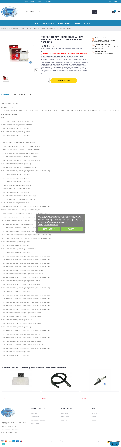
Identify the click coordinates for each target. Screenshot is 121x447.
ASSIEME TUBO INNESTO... (88, 395)
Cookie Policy (35, 416)
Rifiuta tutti (49, 229)
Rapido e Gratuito (30, 1)
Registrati (64, 420)
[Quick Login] (119, 12)
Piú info (40, 224)
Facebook (94, 420)
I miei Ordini (64, 413)
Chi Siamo (94, 413)
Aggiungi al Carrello (64, 80)
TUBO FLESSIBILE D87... (48, 395)
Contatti (48, 1)
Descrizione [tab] (5, 94)
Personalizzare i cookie (51, 224)
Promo (40, 1)
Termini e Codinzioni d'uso (38, 420)
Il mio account (65, 416)
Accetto (72, 229)
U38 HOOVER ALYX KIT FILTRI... (10, 395)
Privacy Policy (35, 423)
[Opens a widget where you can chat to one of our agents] (114, 444)
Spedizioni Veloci (113, 1)
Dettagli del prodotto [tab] (22, 94)
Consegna (34, 413)
